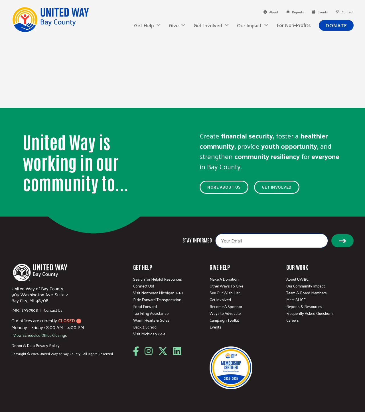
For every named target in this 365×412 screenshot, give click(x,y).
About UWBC (297, 279)
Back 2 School (145, 327)
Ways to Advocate (225, 313)
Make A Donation (224, 279)
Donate (336, 25)
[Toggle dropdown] (158, 25)
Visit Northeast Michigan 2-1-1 (158, 292)
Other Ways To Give (226, 286)
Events (215, 327)
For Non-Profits (294, 25)
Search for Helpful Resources (157, 279)
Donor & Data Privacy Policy (35, 345)
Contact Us (53, 310)
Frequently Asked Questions (310, 313)
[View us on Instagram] (149, 351)
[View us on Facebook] (136, 351)
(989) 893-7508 (24, 310)
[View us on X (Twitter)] (162, 351)
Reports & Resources (304, 306)
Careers (292, 320)
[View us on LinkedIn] (177, 351)
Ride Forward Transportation (157, 299)
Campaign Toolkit (224, 320)
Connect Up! (143, 286)
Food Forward (145, 306)
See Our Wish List (225, 292)
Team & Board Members (306, 292)
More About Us (224, 187)
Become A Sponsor (226, 306)
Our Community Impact (305, 286)
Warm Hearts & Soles (151, 320)
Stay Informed (197, 239)
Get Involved (277, 187)
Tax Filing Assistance (151, 313)
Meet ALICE (296, 299)
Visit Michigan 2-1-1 (149, 334)
